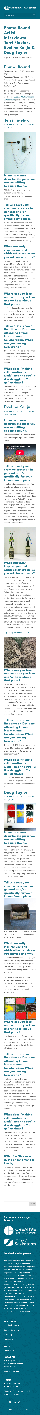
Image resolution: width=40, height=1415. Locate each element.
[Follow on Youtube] (14, 1402)
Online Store (9, 1350)
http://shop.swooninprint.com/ (17, 632)
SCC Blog (8, 1335)
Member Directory (11, 1325)
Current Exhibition (11, 1330)
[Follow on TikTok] (19, 1402)
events (22, 58)
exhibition (29, 58)
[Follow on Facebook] (6, 1402)
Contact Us (8, 1340)
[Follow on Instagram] (10, 1402)
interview (16, 58)
